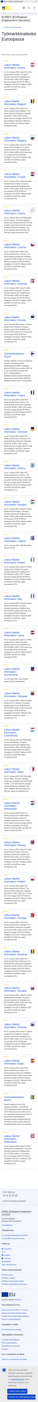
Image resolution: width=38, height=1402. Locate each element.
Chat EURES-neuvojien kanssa (13, 1238)
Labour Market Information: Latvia (14, 634)
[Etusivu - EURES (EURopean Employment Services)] (11, 8)
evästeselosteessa (17, 1379)
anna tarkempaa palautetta (15, 1201)
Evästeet (5, 1349)
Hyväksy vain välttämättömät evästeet (22, 1397)
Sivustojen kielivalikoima (10, 1340)
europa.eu (18, 1300)
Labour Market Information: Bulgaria (15, 139)
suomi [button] (23, 7)
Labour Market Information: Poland (14, 880)
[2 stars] (6, 1195)
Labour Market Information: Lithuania (15, 695)
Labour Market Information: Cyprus (14, 212)
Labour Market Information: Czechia (15, 246)
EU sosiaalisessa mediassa (12, 1329)
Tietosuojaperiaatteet (9, 1343)
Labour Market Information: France (14, 394)
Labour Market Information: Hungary (15, 503)
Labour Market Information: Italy (13, 597)
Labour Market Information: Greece (14, 467)
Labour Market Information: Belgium (15, 103)
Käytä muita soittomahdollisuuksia (14, 1313)
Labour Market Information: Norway (15, 844)
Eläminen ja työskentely (12, 27)
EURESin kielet (7, 1275)
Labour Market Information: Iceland (14, 539)
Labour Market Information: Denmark (15, 282)
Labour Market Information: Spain (14, 1062)
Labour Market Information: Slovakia (15, 989)
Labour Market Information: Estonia (15, 318)
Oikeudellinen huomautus (11, 1346)
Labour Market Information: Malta (13, 770)
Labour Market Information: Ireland (14, 561)
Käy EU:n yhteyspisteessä (11, 1319)
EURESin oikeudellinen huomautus (14, 1284)
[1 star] (4, 1195)
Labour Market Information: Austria (14, 66)
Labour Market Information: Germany (15, 430)
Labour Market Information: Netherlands (12, 806)
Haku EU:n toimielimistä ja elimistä (14, 1359)
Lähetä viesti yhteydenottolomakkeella (15, 1316)
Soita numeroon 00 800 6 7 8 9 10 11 (15, 1310)
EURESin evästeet (8, 1278)
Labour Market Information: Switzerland (12, 1139)
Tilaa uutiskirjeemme (9, 1265)
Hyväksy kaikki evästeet (17, 1391)
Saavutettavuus (7, 1225)
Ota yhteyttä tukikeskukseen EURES (15, 1235)
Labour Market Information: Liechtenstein (12, 671)
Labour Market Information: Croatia (14, 175)
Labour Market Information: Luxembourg (12, 732)
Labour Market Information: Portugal (15, 916)
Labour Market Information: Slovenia (15, 1026)
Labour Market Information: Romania (15, 953)
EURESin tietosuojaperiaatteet (13, 1281)
